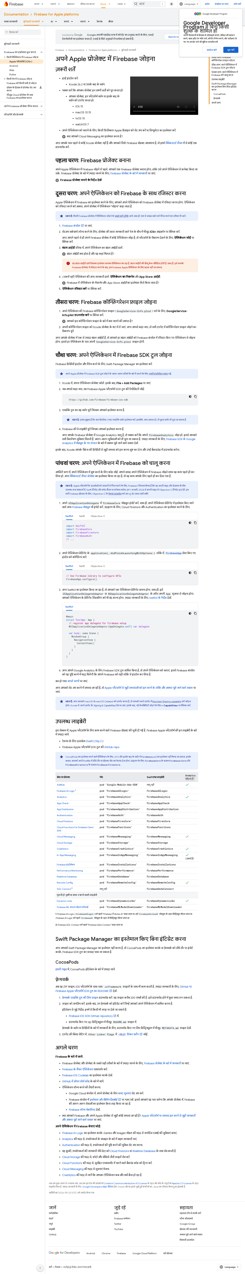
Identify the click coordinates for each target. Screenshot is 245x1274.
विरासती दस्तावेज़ (187, 1239)
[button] (20, 52)
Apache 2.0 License (182, 1183)
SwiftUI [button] (69, 516)
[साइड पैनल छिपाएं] (40, 1268)
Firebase (60, 50)
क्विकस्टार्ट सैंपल (174, 143)
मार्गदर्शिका (53, 1213)
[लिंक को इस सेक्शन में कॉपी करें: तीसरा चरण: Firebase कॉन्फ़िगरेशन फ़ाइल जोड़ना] (160, 303)
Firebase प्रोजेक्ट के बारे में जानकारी (128, 173)
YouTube (118, 1229)
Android (90, 1253)
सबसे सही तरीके (122, 216)
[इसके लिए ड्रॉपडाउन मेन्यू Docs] (110, 4)
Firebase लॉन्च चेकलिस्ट (82, 1109)
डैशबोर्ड (103, 1099)
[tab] (69, 516)
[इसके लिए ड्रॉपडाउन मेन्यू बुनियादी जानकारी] (44, 22)
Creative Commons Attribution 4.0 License (125, 1183)
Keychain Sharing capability (166, 701)
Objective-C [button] (98, 516)
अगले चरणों (73, 681)
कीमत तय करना (87, 4)
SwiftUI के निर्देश (158, 598)
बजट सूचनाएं (124, 1093)
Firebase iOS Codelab (75, 1075)
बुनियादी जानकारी (31, 21)
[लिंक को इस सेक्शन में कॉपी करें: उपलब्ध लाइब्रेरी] (89, 722)
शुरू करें (230, 49)
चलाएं (53, 4)
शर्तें (50, 1267)
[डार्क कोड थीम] (190, 396)
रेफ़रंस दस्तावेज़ (115, 493)
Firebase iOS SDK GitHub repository (91, 1016)
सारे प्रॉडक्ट (168, 1253)
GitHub (52, 1234)
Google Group (187, 1223)
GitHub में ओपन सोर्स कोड (76, 1081)
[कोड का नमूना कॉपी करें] (195, 396)
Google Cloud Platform (144, 1253)
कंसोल (71, 226)
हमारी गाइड (61, 969)
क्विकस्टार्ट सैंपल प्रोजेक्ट (82, 476)
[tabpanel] (130, 534)
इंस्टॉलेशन (66, 864)
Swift (90, 741)
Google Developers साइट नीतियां (97, 1186)
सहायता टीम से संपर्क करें (190, 1213)
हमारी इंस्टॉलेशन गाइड (158, 373)
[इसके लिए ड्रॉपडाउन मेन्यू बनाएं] (43, 4)
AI (52, 21)
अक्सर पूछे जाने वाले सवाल (191, 1234)
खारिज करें (211, 50)
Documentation (16, 14)
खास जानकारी (10, 21)
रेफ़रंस (99, 21)
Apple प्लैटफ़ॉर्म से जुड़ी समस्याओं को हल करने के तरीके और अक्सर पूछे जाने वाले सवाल (148, 688)
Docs (103, 4)
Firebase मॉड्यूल (81, 507)
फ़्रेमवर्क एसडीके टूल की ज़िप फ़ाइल (80, 997)
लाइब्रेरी (52, 1229)
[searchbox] (22, 32)
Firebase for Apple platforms (56, 14)
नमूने (51, 1223)
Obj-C (98, 741)
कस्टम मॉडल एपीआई (72, 907)
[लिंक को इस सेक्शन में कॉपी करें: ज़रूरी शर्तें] (78, 70)
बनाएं (36, 4)
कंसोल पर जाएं (221, 4)
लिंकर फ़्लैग (128, 1034)
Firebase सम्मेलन (122, 1218)
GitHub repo (112, 747)
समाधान (70, 4)
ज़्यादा (120, 4)
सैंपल (110, 21)
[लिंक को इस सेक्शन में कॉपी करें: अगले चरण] (81, 1048)
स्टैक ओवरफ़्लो (186, 1218)
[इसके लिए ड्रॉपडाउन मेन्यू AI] (57, 22)
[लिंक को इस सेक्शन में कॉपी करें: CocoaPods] (82, 962)
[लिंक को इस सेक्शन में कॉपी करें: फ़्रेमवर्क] (72, 980)
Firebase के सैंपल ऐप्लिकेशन (77, 1069)
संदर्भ (51, 1218)
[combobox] (149, 4)
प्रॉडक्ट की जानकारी (188, 1229)
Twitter (117, 1223)
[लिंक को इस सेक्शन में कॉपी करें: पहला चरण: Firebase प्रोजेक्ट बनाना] (134, 161)
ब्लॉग (207, 4)
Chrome (106, 1253)
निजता (57, 1267)
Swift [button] (82, 516)
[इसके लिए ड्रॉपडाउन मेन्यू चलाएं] (60, 4)
